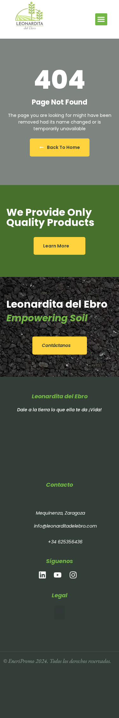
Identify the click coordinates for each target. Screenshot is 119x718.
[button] (101, 19)
